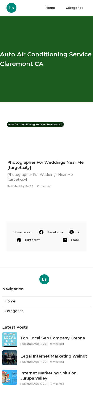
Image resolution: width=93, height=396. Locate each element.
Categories (74, 8)
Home (50, 8)
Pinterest (32, 240)
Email (75, 240)
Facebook (55, 232)
